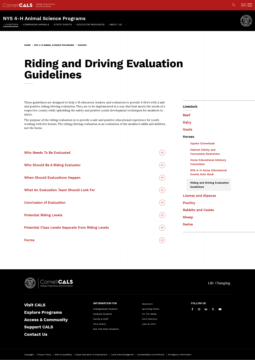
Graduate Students (102, 314)
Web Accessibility (63, 354)
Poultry (189, 203)
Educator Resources (91, 24)
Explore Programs (43, 312)
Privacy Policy (44, 354)
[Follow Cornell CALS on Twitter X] (213, 309)
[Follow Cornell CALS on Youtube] (220, 309)
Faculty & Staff (100, 319)
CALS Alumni (99, 324)
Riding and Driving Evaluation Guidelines (209, 184)
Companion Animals (36, 24)
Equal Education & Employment (91, 354)
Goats (187, 129)
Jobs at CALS (149, 324)
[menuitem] (10, 24)
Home (27, 45)
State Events (63, 24)
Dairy (187, 122)
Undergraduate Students (105, 309)
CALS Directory (149, 319)
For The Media (149, 314)
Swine (188, 224)
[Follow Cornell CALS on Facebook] (192, 309)
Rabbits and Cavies (198, 210)
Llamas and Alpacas (199, 196)
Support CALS (38, 327)
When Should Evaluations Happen (52, 177)
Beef (186, 115)
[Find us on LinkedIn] (206, 309)
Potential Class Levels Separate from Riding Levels (66, 227)
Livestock (11, 24)
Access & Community (46, 319)
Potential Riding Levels (43, 215)
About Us (115, 24)
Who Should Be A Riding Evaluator (52, 165)
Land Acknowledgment (122, 354)
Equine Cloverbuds (202, 143)
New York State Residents (106, 329)
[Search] (233, 5)
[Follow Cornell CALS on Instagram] (199, 309)
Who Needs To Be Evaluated (47, 153)
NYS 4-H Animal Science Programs (44, 18)
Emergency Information (179, 354)
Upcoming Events (150, 309)
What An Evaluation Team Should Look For (59, 190)
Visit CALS (34, 305)
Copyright (29, 354)
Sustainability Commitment (151, 354)
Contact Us (35, 334)
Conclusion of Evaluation (45, 202)
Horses (82, 45)
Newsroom (147, 304)
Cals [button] (243, 5)
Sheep (188, 217)
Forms (29, 240)
